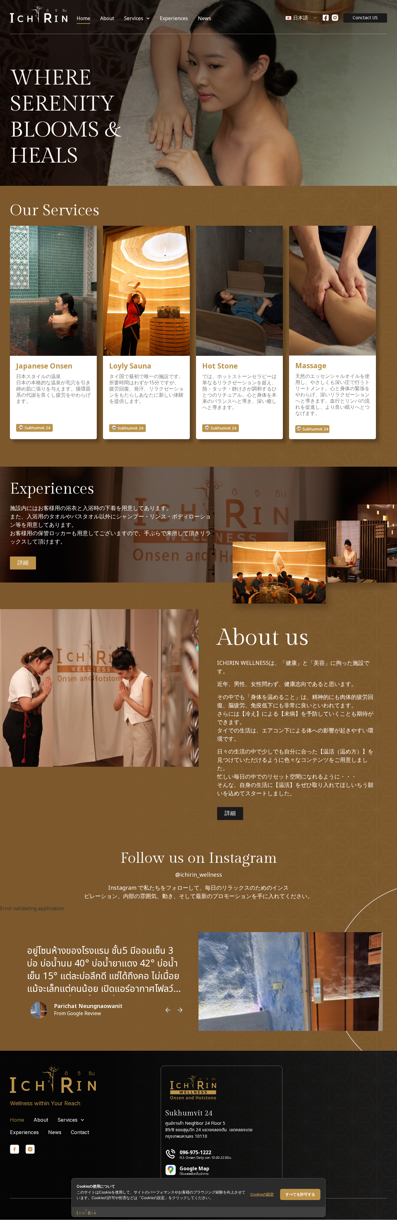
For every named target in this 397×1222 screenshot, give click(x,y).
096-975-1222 (195, 1152)
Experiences (174, 18)
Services (133, 18)
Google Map (194, 1168)
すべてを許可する (300, 1194)
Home (83, 18)
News (204, 18)
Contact (80, 1132)
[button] (34, 428)
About (107, 18)
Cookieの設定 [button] (262, 1194)
